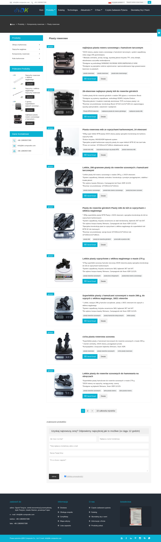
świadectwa (125, 502)
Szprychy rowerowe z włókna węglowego (32, 77)
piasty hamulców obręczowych (114, 315)
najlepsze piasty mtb (135, 111)
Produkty (50, 10)
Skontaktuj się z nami (140, 10)
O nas (97, 10)
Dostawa (63, 508)
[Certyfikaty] (135, 516)
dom (12, 24)
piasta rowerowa (88, 73)
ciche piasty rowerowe (125, 351)
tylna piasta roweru (110, 391)
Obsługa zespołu (66, 512)
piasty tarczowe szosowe (134, 190)
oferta (54, 476)
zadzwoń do (15, 502)
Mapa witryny (65, 521)
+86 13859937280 (40, 2)
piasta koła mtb (88, 149)
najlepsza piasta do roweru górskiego (114, 111)
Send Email (90, 78)
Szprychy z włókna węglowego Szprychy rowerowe (32, 90)
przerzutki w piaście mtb (122, 239)
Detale (103, 79)
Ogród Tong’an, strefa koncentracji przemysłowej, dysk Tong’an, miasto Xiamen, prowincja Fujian (33, 509)
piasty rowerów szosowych (92, 276)
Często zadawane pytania (116, 10)
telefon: (12, 519)
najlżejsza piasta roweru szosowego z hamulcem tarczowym (32, 117)
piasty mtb (86, 239)
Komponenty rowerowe (35, 24)
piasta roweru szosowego (91, 190)
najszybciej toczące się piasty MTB (108, 149)
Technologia (72, 10)
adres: (12, 508)
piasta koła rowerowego (119, 73)
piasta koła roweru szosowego (113, 190)
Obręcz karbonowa (19, 45)
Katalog (61, 10)
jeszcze (30, 84)
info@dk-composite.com (21, 2)
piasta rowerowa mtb (128, 149)
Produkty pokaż (97, 525)
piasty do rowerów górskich (102, 239)
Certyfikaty (64, 517)
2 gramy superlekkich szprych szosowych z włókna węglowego (32, 104)
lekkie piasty (131, 315)
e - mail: (13, 514)
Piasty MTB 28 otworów (90, 111)
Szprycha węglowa (19, 49)
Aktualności (86, 10)
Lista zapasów (65, 525)
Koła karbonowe (18, 58)
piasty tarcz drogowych (111, 276)
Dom (41, 10)
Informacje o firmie (98, 521)
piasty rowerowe (88, 351)
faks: (11, 523)
